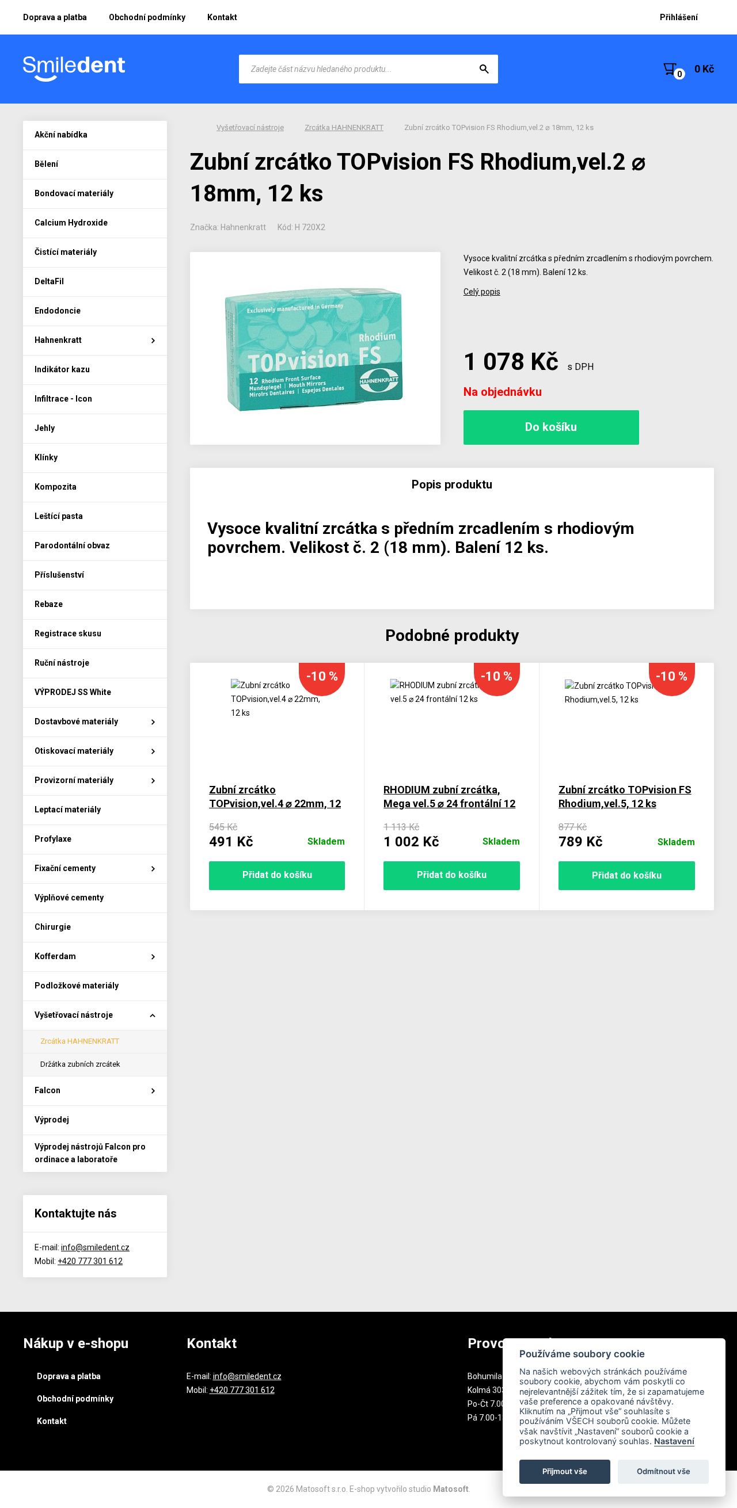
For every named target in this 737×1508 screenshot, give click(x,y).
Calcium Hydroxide (71, 222)
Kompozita (56, 486)
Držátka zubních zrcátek (80, 1064)
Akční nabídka (61, 134)
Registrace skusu (68, 633)
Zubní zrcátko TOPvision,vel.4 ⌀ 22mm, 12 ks (275, 803)
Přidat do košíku (277, 874)
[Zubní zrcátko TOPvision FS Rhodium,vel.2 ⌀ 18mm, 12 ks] (315, 348)
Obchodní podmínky (147, 17)
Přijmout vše (564, 1471)
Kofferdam (55, 956)
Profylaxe (53, 838)
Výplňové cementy (69, 897)
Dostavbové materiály (76, 721)
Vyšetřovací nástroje (74, 1015)
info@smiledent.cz (95, 1247)
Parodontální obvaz (72, 545)
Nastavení (674, 1441)
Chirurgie (53, 926)
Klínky (46, 457)
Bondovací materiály (74, 193)
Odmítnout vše (663, 1471)
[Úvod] (193, 127)
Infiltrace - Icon (63, 398)
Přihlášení (679, 17)
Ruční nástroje (62, 662)
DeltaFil (49, 281)
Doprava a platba (55, 17)
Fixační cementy (65, 868)
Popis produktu (452, 484)
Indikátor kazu (62, 369)
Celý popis (482, 291)
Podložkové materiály (77, 985)
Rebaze (49, 604)
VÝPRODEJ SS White (73, 692)
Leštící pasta (59, 516)
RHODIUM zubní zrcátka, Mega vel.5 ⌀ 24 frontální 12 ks (449, 803)
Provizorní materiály (74, 780)
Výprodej (52, 1119)
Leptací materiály (68, 809)
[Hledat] (484, 69)
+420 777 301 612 (90, 1261)
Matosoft (451, 1489)
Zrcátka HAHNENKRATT (79, 1041)
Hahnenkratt (58, 340)
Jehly (45, 428)
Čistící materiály (66, 252)
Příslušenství (59, 574)
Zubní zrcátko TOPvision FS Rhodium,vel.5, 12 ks (625, 797)
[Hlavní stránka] (75, 69)
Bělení (46, 164)
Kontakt (222, 17)
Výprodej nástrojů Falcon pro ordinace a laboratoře (90, 1153)
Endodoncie (58, 310)
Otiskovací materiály (74, 750)
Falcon (47, 1090)
